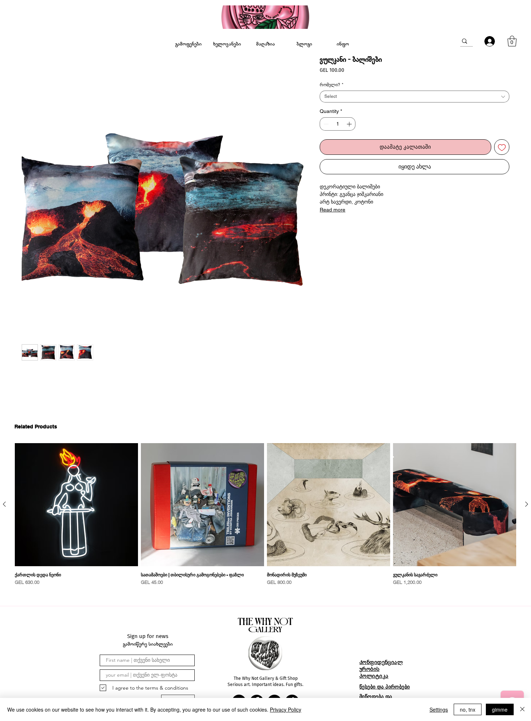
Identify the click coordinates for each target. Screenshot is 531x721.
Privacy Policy (285, 709)
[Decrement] (325, 124)
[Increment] (349, 124)
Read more (332, 210)
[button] (512, 41)
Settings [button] (438, 709)
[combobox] (414, 96)
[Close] (522, 709)
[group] (265, 514)
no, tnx (467, 709)
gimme (500, 709)
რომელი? (332, 84)
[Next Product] (526, 504)
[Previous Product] (4, 504)
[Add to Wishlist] (502, 147)
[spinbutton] (337, 124)
